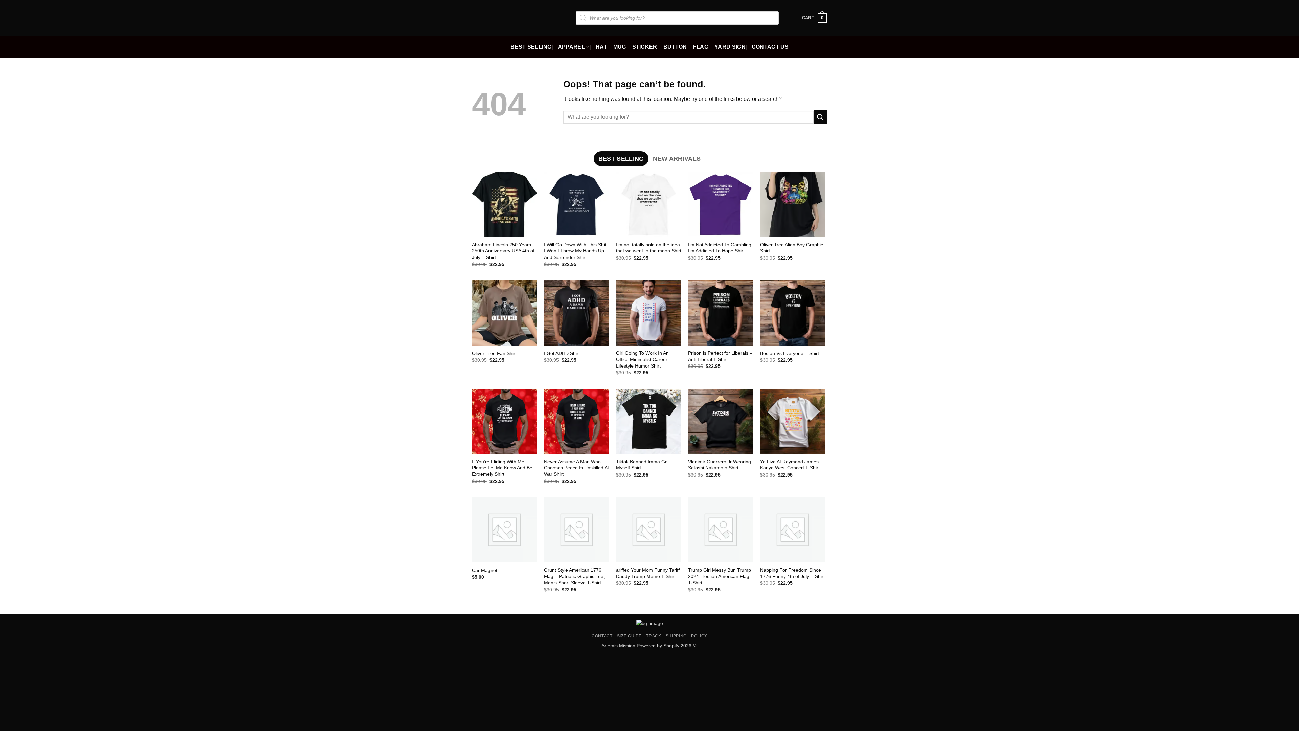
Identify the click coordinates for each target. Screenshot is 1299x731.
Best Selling (531, 47)
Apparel (571, 47)
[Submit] (820, 117)
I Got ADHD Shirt (562, 353)
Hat (601, 47)
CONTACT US (770, 47)
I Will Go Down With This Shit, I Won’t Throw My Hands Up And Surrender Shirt (576, 251)
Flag (700, 47)
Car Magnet (484, 570)
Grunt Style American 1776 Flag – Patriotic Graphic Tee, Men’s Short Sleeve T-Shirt (574, 576)
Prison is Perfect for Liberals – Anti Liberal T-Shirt (720, 356)
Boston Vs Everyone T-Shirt (789, 353)
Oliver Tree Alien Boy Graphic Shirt (791, 248)
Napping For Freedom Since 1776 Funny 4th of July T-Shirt (792, 573)
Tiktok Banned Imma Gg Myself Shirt (642, 465)
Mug (619, 47)
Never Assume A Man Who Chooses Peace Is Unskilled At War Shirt (576, 468)
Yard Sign (730, 47)
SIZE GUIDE (629, 636)
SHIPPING (676, 636)
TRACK (653, 636)
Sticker (644, 47)
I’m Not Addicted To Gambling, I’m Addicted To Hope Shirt (720, 248)
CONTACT (602, 636)
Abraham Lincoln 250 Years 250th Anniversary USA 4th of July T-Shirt (503, 251)
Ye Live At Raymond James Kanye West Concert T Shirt (790, 465)
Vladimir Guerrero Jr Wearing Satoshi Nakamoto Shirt (719, 465)
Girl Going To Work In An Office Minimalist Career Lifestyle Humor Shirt (642, 359)
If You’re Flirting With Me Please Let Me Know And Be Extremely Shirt (502, 468)
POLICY (699, 636)
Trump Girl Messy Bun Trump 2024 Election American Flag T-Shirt (719, 576)
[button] (814, 17)
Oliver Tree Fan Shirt (494, 353)
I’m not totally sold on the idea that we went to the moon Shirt (648, 248)
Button (675, 47)
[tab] (621, 158)
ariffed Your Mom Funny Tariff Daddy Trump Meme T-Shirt (648, 573)
